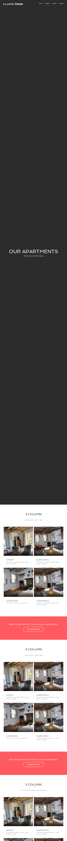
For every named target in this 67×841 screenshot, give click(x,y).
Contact (54, 3)
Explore (61, 3)
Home (40, 3)
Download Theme (33, 629)
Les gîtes (47, 3)
